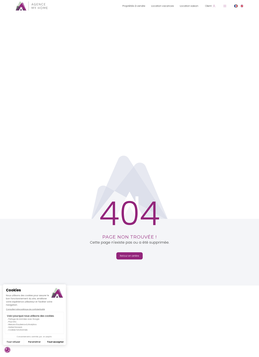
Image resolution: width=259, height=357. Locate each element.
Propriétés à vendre (133, 6)
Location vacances (162, 6)
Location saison (189, 6)
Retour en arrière (129, 256)
